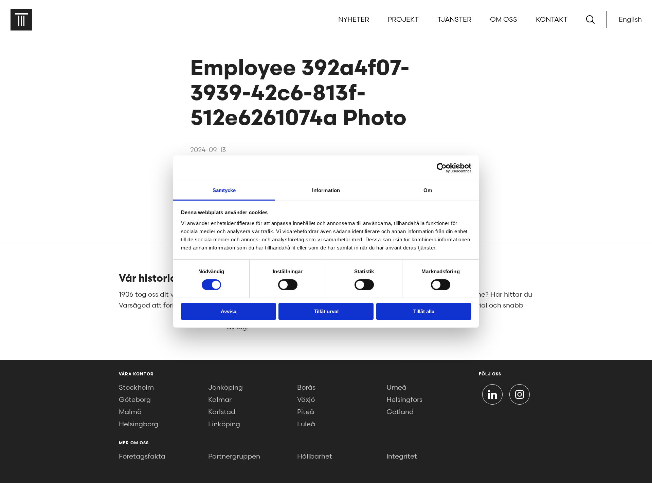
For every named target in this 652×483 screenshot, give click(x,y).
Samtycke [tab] (224, 190)
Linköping (224, 424)
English (630, 20)
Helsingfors (404, 400)
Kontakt (551, 20)
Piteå (305, 412)
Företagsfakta (142, 456)
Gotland (400, 412)
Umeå (396, 388)
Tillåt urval (326, 311)
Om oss (503, 20)
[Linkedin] (492, 394)
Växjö (306, 400)
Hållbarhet (314, 456)
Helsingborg (138, 424)
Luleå (306, 424)
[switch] (287, 284)
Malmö (130, 412)
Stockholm (136, 388)
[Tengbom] (21, 19)
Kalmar (220, 400)
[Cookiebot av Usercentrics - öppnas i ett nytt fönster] (441, 168)
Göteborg (135, 400)
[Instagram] (519, 394)
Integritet (401, 456)
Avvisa (228, 311)
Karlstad (221, 412)
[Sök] (590, 19)
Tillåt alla (423, 311)
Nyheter (353, 20)
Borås (306, 388)
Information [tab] (326, 190)
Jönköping (225, 388)
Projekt (403, 20)
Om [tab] (427, 190)
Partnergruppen (234, 456)
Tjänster (454, 20)
